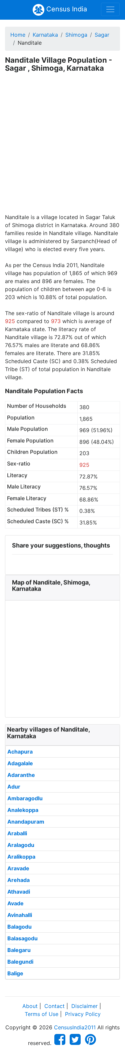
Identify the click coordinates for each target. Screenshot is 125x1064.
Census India (65, 9)
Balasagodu (22, 938)
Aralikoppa (21, 856)
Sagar (102, 34)
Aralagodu (20, 845)
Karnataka (45, 34)
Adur (13, 786)
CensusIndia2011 (75, 1027)
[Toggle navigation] (110, 9)
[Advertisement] (62, 147)
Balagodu (19, 926)
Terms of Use (41, 1014)
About (30, 1006)
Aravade (18, 868)
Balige (15, 973)
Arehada (18, 880)
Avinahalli (19, 915)
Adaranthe (21, 775)
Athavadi (18, 891)
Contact (54, 1006)
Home (17, 34)
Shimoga (76, 34)
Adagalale (20, 763)
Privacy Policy (83, 1014)
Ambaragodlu (25, 798)
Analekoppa (22, 810)
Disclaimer (84, 1006)
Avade (15, 903)
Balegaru (19, 950)
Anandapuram (25, 821)
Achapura (20, 751)
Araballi (17, 833)
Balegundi (20, 961)
